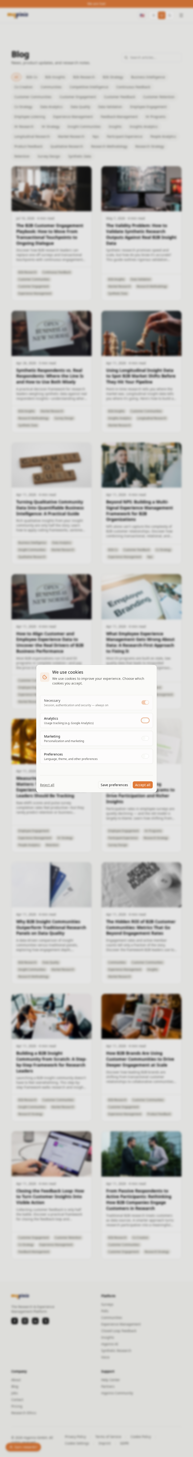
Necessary (52, 700)
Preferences (53, 754)
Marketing (52, 736)
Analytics (51, 718)
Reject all (47, 784)
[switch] (145, 702)
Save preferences (114, 784)
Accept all (142, 784)
